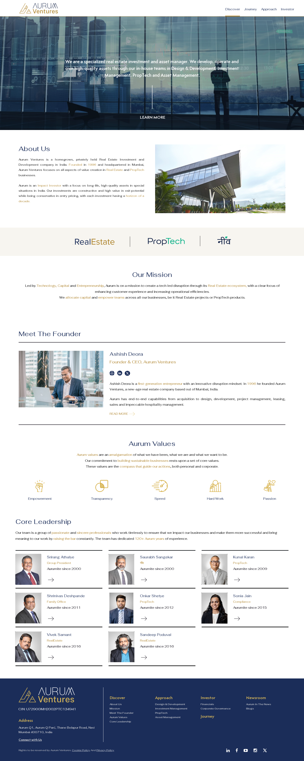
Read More (119, 414)
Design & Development (170, 704)
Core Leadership (120, 721)
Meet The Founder (121, 713)
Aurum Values (118, 717)
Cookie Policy (81, 750)
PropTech (161, 713)
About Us (116, 704)
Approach (269, 9)
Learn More (152, 117)
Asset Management (168, 717)
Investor (287, 9)
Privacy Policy (105, 750)
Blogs (250, 708)
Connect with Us (30, 739)
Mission (115, 708)
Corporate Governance (216, 708)
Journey (250, 9)
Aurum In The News (258, 704)
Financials (207, 704)
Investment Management (171, 708)
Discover (232, 9)
